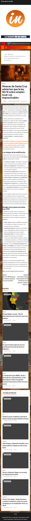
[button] (5, 47)
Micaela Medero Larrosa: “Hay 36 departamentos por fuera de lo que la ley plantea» (15, 316)
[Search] (26, 47)
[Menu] (5, 47)
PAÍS (3, 414)
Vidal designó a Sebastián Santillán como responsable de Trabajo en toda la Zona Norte (15, 445)
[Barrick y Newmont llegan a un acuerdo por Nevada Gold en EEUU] (15, 460)
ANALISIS (3, 83)
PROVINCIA (5, 441)
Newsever (17, 519)
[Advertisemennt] (15, 36)
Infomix (15, 30)
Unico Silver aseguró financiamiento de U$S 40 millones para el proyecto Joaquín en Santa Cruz (22, 279)
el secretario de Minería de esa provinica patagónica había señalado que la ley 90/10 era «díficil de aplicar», (15, 143)
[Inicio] (2, 47)
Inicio (15, 514)
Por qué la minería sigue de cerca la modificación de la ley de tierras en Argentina (14, 347)
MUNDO (4, 470)
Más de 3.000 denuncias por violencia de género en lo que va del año (9, 277)
